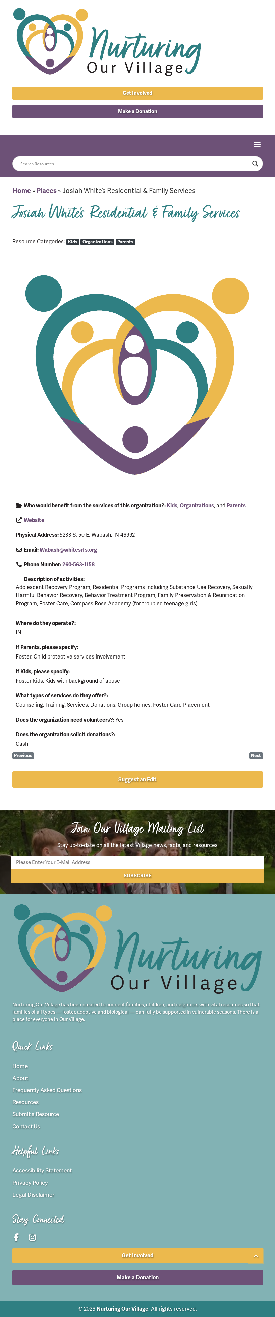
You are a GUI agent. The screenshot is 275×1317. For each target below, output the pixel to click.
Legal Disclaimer (33, 1195)
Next (256, 755)
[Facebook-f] (130, 124)
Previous (23, 755)
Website (34, 520)
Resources (25, 1102)
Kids (72, 242)
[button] (137, 111)
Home (21, 191)
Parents (125, 242)
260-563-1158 (78, 564)
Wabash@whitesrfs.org (68, 550)
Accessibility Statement (42, 1170)
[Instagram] (145, 124)
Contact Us (26, 1126)
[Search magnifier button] (255, 163)
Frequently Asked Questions (47, 1090)
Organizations (97, 242)
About (20, 1078)
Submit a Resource (35, 1114)
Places (47, 191)
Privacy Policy (30, 1183)
